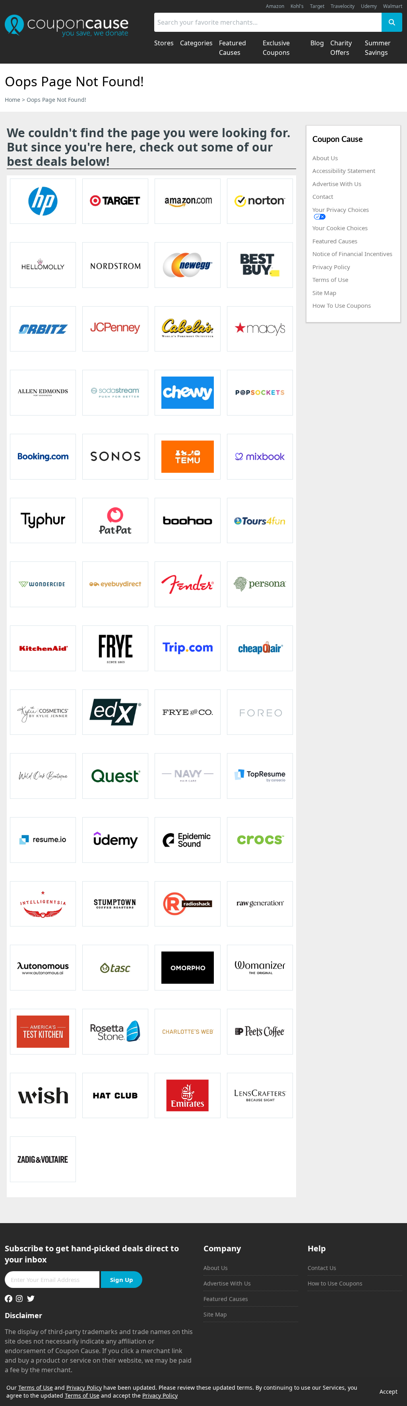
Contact (322, 196)
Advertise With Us (336, 184)
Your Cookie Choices (340, 228)
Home (12, 99)
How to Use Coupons (335, 1283)
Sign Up (121, 1280)
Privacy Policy (331, 267)
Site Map (324, 293)
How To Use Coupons (341, 305)
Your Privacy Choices (340, 210)
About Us (325, 158)
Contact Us (322, 1268)
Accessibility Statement (343, 171)
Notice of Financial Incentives (352, 254)
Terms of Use (330, 280)
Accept (388, 1391)
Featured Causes (334, 241)
